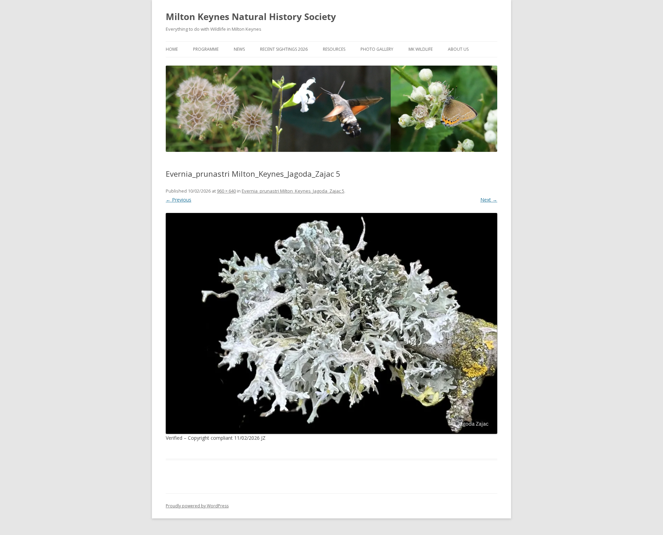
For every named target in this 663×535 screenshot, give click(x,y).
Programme (206, 49)
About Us (458, 49)
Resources (334, 49)
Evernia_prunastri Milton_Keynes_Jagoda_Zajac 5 (293, 191)
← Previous (178, 199)
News (239, 49)
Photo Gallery (377, 49)
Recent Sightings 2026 (284, 49)
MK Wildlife (421, 49)
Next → (488, 199)
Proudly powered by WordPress (197, 506)
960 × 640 (226, 191)
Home (172, 49)
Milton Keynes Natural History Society (251, 16)
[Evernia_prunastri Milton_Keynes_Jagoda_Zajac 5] (331, 323)
